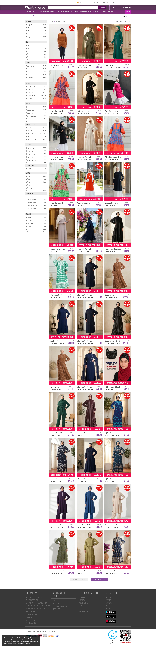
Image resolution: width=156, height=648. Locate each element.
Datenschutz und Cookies (14, 643)
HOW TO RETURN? (31, 611)
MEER (94, 12)
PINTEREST (109, 606)
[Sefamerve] (36, 7)
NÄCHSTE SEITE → (99, 579)
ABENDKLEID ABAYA (85, 603)
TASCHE (81, 609)
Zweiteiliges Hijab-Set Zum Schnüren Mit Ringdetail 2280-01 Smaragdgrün (57, 435)
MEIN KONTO (115, 7)
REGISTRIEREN (94, 2)
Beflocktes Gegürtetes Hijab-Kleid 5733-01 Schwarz (83, 113)
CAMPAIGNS (29, 617)
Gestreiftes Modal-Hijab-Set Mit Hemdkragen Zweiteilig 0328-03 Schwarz (113, 343)
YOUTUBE (108, 609)
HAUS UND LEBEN (101, 12)
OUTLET (128, 12)
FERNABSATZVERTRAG (32, 600)
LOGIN (86, 2)
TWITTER (108, 600)
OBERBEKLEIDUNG (54, 12)
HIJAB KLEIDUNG (37, 12)
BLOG (118, 2)
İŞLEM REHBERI (30, 620)
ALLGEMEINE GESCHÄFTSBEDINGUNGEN (38, 597)
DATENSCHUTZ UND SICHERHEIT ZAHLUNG (38, 606)
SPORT (89, 12)
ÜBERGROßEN (83, 600)
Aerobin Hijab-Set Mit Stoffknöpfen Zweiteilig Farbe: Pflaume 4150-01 (56, 527)
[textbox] (71, 7)
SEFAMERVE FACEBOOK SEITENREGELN (37, 609)
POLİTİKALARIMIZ (31, 623)
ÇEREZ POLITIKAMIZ (31, 614)
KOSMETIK (110, 12)
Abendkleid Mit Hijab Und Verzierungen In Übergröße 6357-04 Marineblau (85, 297)
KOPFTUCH (46, 12)
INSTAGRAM (109, 603)
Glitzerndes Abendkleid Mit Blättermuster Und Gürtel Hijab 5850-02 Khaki (57, 573)
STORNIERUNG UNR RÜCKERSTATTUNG (37, 603)
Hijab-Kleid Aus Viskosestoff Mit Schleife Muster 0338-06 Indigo (112, 435)
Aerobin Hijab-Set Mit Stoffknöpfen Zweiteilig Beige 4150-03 (111, 527)
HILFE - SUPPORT (126, 2)
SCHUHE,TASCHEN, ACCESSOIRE (79, 12)
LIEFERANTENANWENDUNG (60, 606)
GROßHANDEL (56, 609)
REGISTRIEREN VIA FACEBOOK (107, 2)
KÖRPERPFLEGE (83, 611)
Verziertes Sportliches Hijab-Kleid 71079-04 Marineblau (111, 205)
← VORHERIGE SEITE (79, 579)
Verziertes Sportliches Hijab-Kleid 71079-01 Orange (83, 205)
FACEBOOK (109, 597)
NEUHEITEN (29, 12)
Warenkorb (127, 7)
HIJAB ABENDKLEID (84, 597)
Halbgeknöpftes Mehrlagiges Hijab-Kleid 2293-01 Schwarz (113, 251)
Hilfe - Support (57, 603)
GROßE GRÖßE (65, 12)
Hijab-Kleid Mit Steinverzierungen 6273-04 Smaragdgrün (113, 67)
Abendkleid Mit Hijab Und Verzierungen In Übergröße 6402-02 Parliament (85, 389)
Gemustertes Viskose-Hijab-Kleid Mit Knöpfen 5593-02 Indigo (112, 573)
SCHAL (81, 606)
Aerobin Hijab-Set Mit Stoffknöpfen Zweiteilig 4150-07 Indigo (84, 527)
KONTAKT (55, 600)
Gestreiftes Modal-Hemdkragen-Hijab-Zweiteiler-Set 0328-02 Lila (85, 435)
